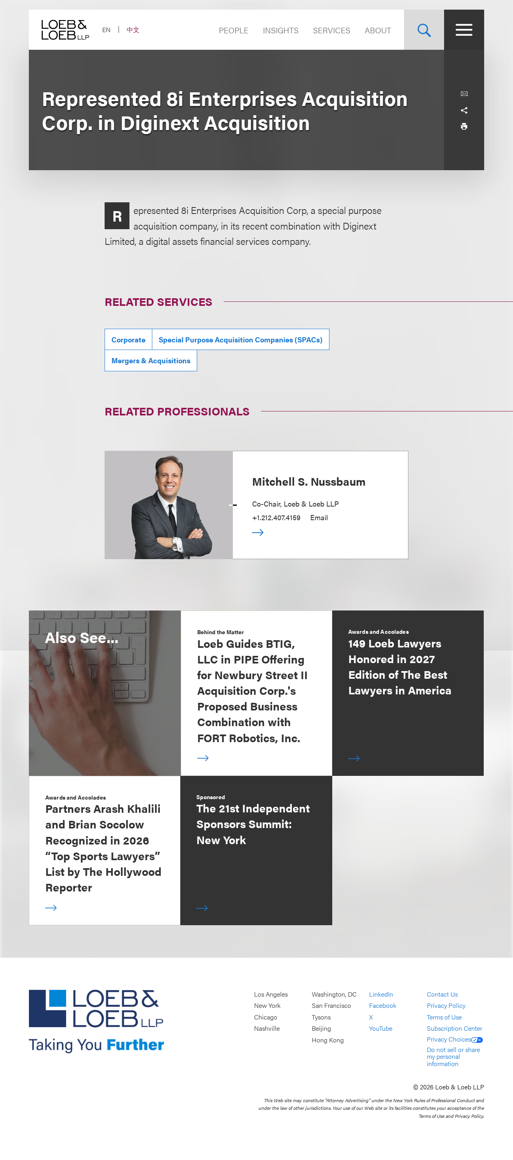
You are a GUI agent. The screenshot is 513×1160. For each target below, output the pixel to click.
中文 (133, 29)
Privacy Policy (446, 1005)
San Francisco (331, 1005)
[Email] (464, 94)
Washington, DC (334, 994)
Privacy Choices (449, 1039)
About (378, 30)
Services (331, 30)
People (233, 30)
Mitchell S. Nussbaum (309, 481)
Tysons (321, 1017)
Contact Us (442, 994)
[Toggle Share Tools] (464, 110)
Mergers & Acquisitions (150, 360)
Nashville (267, 1028)
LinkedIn (381, 994)
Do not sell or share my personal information (453, 1056)
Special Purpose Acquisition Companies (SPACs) (241, 339)
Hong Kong (328, 1039)
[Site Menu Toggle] (464, 30)
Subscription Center (454, 1028)
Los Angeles (271, 994)
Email (319, 517)
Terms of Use (444, 1017)
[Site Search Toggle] (424, 30)
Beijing (321, 1028)
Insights (281, 30)
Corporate (128, 339)
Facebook (382, 1005)
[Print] (464, 126)
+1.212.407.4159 (276, 517)
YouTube (380, 1028)
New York (267, 1005)
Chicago (265, 1017)
